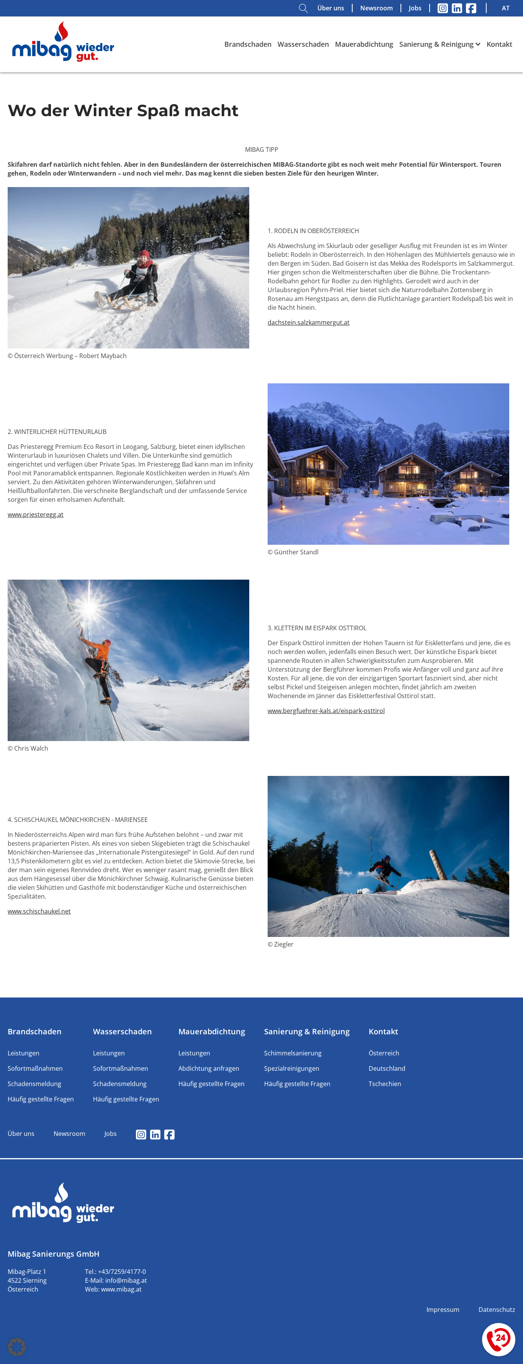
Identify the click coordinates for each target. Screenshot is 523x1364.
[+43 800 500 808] (498, 1339)
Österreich (384, 1053)
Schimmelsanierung (293, 1053)
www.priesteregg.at (36, 514)
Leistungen (23, 1053)
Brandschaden (247, 44)
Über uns (330, 8)
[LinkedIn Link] (457, 8)
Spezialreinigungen (291, 1068)
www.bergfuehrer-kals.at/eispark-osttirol (326, 711)
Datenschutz (497, 1309)
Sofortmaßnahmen (35, 1068)
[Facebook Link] (471, 8)
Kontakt (499, 44)
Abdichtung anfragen (208, 1068)
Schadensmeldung (34, 1084)
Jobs (415, 8)
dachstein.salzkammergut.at (309, 322)
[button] (17, 1347)
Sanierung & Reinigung (436, 44)
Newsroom (376, 8)
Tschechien (385, 1084)
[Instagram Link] (443, 8)
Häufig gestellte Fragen (41, 1099)
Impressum (443, 1309)
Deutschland (387, 1068)
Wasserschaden (303, 44)
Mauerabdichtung (364, 44)
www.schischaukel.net (39, 911)
